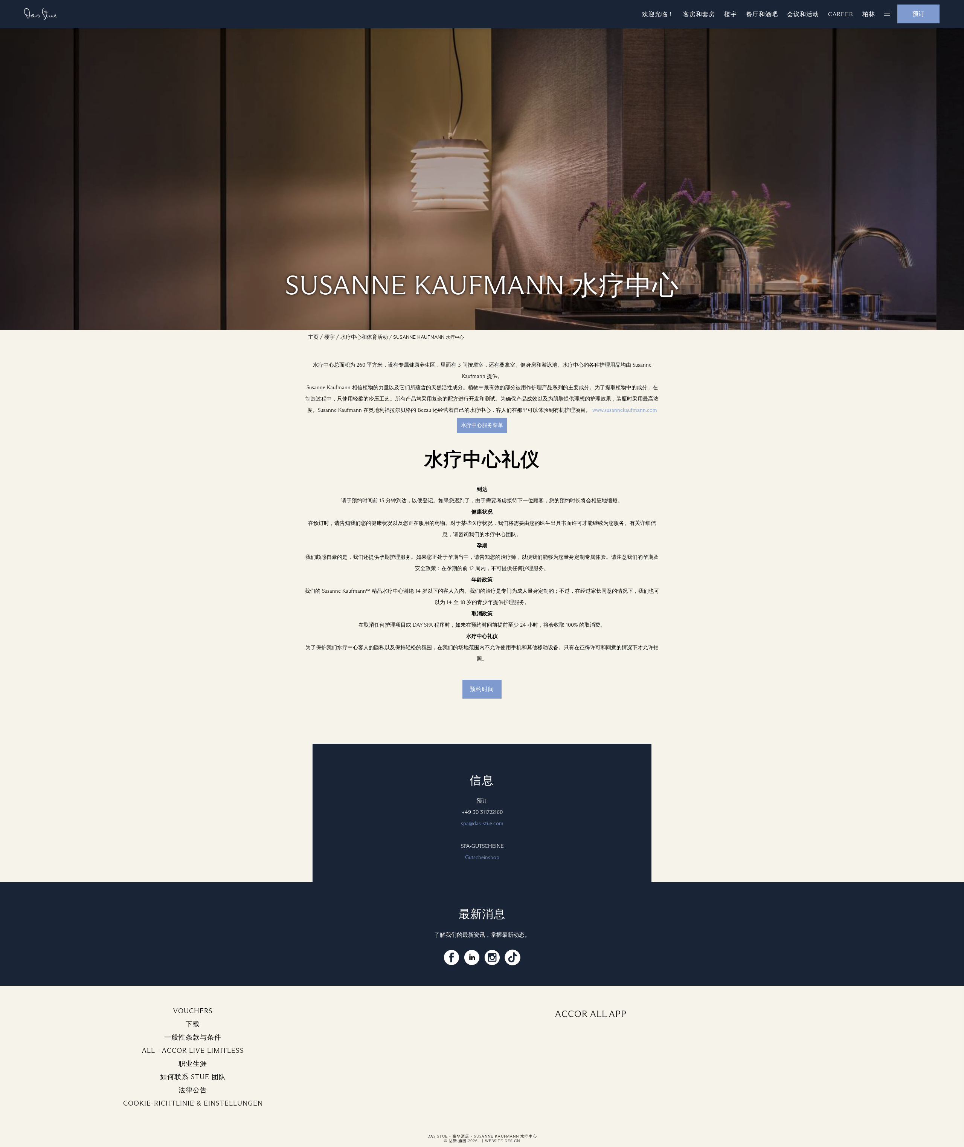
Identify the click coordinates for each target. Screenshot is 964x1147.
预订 (918, 13)
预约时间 (482, 689)
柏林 (868, 14)
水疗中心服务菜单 (482, 425)
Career (840, 14)
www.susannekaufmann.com (624, 410)
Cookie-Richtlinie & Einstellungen (193, 1103)
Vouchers (193, 1011)
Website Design (502, 1140)
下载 (193, 1024)
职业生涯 (192, 1064)
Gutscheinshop (482, 857)
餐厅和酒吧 (762, 14)
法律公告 (192, 1090)
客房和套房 (699, 14)
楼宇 (730, 14)
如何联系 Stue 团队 (193, 1077)
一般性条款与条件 (192, 1037)
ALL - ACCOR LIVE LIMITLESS (193, 1050)
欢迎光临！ (658, 14)
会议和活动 (803, 14)
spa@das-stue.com (482, 823)
